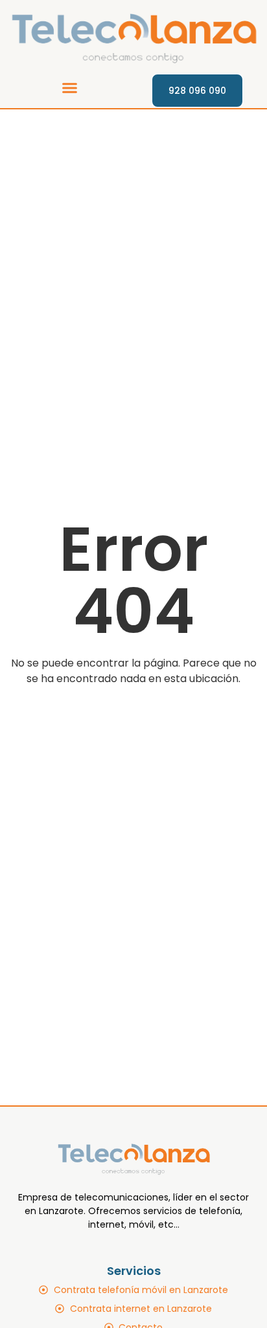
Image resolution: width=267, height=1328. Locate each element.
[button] (69, 87)
